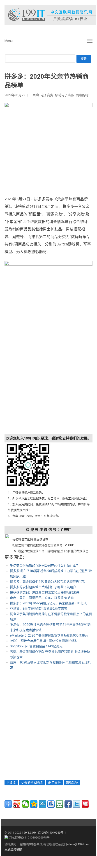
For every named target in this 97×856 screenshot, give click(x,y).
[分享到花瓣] (85, 804)
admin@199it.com (78, 844)
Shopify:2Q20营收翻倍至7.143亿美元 (36, 646)
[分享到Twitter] (76, 804)
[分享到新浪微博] (16, 804)
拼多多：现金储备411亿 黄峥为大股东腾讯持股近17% (47, 581)
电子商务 (47, 95)
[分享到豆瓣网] (59, 804)
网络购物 (82, 95)
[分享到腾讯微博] (42, 804)
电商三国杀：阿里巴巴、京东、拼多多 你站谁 (42, 598)
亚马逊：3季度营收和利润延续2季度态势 (38, 608)
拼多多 (11, 782)
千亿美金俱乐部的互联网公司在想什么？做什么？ (44, 565)
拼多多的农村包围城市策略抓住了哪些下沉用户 (43, 587)
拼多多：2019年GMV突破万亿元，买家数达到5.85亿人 (48, 603)
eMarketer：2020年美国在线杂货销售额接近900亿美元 (49, 635)
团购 (35, 95)
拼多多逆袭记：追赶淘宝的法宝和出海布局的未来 (44, 592)
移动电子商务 (64, 95)
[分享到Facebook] (68, 804)
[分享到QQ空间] (33, 804)
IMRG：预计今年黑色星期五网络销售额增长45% (43, 641)
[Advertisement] (48, 724)
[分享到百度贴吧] (51, 804)
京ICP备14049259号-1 (52, 832)
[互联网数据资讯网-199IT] (48, 15)
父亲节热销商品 (32, 782)
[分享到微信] (25, 804)
